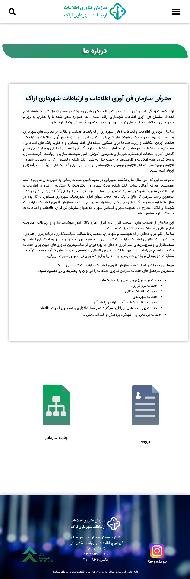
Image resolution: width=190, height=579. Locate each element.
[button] (176, 12)
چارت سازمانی (56, 438)
